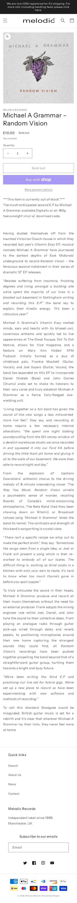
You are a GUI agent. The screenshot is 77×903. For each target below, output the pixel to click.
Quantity (9, 145)
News (12, 784)
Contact (13, 793)
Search (13, 766)
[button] (5, 20)
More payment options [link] (38, 189)
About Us (14, 775)
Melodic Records (33, 896)
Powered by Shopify (50, 896)
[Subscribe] (64, 847)
